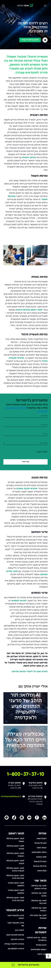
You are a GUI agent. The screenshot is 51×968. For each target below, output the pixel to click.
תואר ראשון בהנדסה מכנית (29, 310)
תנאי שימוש (41, 857)
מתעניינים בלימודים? (28, 965)
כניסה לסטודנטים (39, 852)
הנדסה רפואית (29, 157)
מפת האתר (41, 871)
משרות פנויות (40, 843)
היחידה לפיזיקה (17, 940)
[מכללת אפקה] (25, 6)
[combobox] (25, 443)
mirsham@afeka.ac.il (11, 797)
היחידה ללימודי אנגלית (14, 944)
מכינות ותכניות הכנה (15, 935)
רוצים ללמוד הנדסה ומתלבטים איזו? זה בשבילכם (33, 27)
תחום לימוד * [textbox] (43, 443)
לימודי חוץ (19, 930)
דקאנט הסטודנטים (38, 950)
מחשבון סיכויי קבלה (30, 40)
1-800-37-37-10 (25, 774)
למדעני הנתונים (19, 601)
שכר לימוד (41, 954)
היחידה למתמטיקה (16, 949)
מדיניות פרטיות (39, 866)
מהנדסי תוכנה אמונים (26, 489)
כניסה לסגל (41, 848)
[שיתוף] (45, 40)
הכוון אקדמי (41, 945)
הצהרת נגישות (40, 862)
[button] (48, 956)
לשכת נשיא (41, 839)
